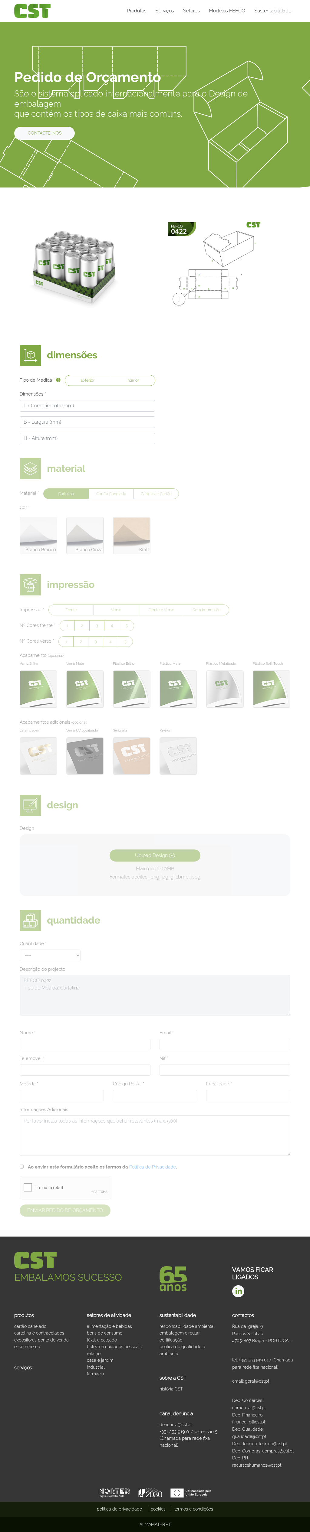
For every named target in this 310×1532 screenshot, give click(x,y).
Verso (116, 610)
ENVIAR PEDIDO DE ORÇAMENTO (65, 1210)
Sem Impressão (207, 610)
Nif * (164, 1058)
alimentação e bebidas (109, 1326)
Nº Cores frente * (37, 625)
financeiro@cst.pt (248, 1422)
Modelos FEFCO (227, 11)
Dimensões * (33, 394)
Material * (29, 493)
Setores (191, 11)
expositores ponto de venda (41, 1340)
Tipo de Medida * (38, 380)
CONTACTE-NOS (44, 133)
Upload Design (152, 855)
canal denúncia (176, 1413)
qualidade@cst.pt (249, 1436)
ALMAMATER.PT (155, 1524)
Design (27, 828)
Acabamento (42, 655)
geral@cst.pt (257, 1381)
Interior (133, 380)
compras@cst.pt (278, 1451)
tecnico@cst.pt (273, 1443)
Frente (71, 610)
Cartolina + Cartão (156, 493)
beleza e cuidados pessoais (114, 1346)
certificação (171, 1340)
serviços (23, 1368)
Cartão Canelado (111, 493)
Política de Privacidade (152, 1167)
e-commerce (27, 1346)
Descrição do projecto (42, 969)
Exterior (87, 380)
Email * (167, 1032)
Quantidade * (33, 943)
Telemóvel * (32, 1058)
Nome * (28, 1032)
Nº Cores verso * (37, 641)
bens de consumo (104, 1333)
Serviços (165, 11)
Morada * (29, 1084)
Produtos (137, 11)
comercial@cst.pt (249, 1407)
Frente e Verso (161, 610)
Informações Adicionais (44, 1109)
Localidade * (219, 1084)
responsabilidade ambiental (187, 1326)
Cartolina (66, 493)
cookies (158, 1509)
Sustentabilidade (272, 11)
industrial (96, 1367)
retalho (94, 1353)
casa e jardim (100, 1360)
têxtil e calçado (102, 1340)
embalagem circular (180, 1333)
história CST (171, 1389)
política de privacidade (119, 1509)
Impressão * (32, 609)
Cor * (25, 507)
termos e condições (193, 1509)
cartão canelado (30, 1326)
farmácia (95, 1373)
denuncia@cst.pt (176, 1424)
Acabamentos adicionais (53, 722)
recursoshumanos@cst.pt (256, 1465)
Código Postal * (128, 1084)
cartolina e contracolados (39, 1333)
